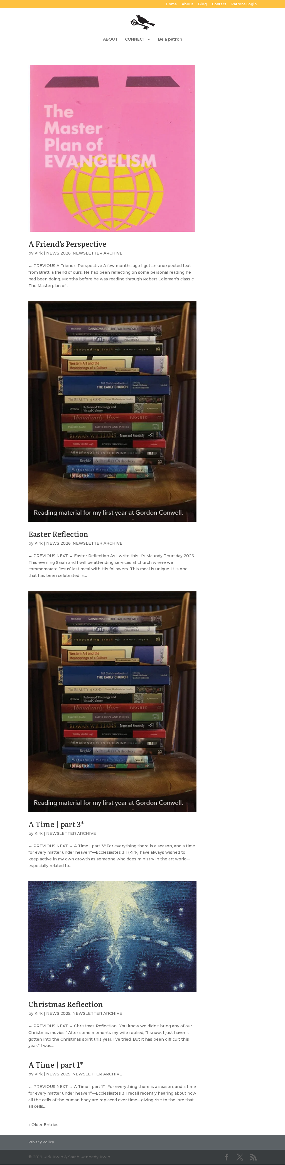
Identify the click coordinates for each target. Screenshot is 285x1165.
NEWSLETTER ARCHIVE (97, 253)
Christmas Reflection (65, 1003)
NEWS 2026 (58, 253)
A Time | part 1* (55, 1064)
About (187, 4)
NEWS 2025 (58, 1013)
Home (171, 4)
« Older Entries (43, 1124)
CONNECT (135, 39)
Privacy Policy (41, 1142)
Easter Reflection (58, 533)
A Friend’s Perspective (67, 243)
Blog (202, 4)
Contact (219, 4)
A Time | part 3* (56, 823)
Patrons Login (244, 4)
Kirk (39, 253)
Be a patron (170, 39)
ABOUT (110, 39)
